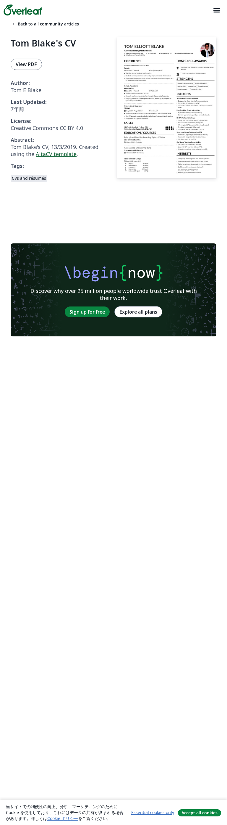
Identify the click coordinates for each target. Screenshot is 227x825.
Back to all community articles (45, 24)
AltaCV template (56, 154)
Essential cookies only (152, 812)
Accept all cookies (199, 813)
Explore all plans (138, 312)
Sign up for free (87, 312)
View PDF (26, 64)
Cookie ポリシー (62, 818)
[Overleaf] (23, 10)
